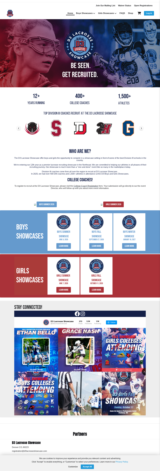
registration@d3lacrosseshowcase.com (29, 451)
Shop (130, 13)
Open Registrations (143, 6)
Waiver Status (124, 6)
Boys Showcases (84, 13)
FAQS (122, 13)
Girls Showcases (106, 13)
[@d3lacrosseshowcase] (46, 322)
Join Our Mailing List (105, 6)
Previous (18, 128)
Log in (149, 13)
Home (70, 13)
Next (141, 128)
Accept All (87, 466)
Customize (73, 466)
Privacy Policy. (122, 462)
